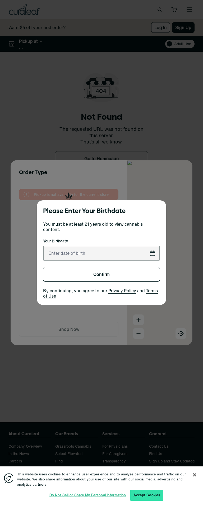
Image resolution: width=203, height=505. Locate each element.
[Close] (194, 475)
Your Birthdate (55, 241)
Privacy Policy (122, 291)
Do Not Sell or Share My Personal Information (87, 495)
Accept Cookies (146, 495)
